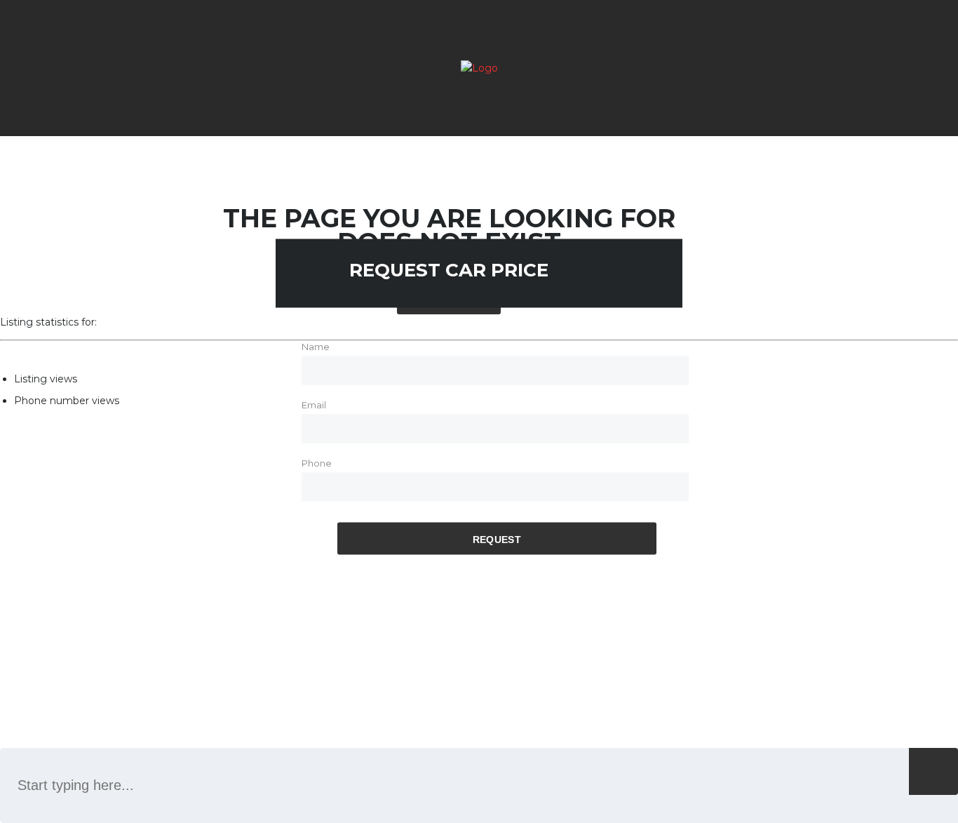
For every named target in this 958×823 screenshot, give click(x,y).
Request (497, 538)
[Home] (479, 68)
